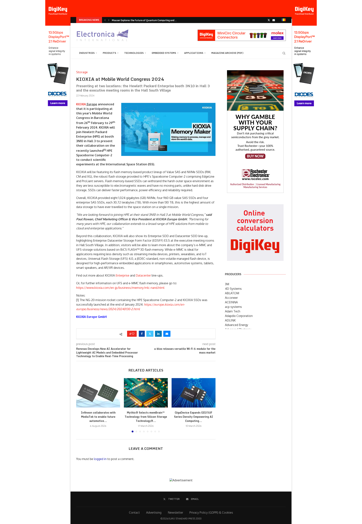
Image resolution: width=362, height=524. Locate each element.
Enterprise (122, 275)
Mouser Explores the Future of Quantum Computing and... (144, 20)
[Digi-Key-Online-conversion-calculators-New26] (255, 207)
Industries (87, 53)
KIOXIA (81, 104)
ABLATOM (232, 293)
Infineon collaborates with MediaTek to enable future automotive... (98, 417)
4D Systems (233, 289)
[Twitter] (269, 20)
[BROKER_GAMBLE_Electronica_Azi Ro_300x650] (255, 73)
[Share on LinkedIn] (158, 334)
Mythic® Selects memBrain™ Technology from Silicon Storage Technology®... (146, 417)
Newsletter (175, 512)
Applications (193, 53)
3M (227, 284)
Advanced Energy (236, 325)
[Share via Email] (166, 334)
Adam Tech (232, 311)
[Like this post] (133, 334)
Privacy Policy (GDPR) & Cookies (211, 512)
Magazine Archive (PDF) (227, 53)
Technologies (134, 53)
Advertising (153, 512)
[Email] (273, 20)
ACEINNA (231, 302)
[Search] (284, 53)
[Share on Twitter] (149, 334)
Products (109, 53)
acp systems (233, 307)
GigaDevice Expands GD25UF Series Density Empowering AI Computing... (193, 417)
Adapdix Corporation (239, 316)
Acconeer (231, 298)
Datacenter (143, 275)
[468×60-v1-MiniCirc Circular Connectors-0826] (242, 31)
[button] (105, 20)
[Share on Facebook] (142, 334)
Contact (134, 512)
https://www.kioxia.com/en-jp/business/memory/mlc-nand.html (120, 288)
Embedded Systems (164, 53)
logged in (100, 459)
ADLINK (230, 320)
